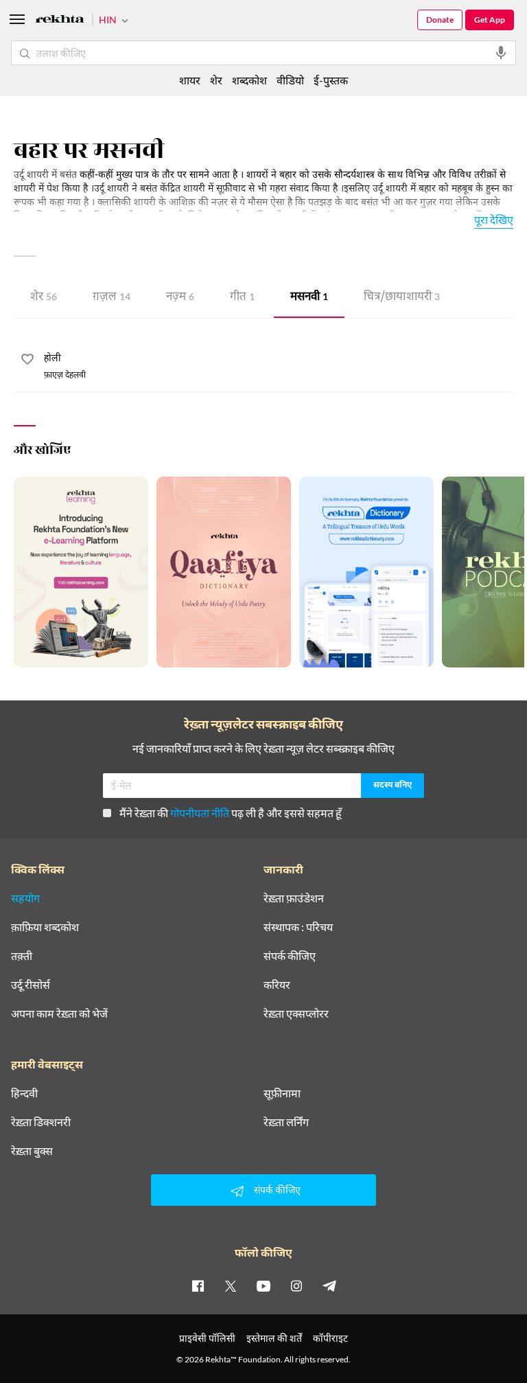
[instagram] (296, 1285)
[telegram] (329, 1285)
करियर (277, 984)
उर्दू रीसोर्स (30, 984)
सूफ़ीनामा (282, 1093)
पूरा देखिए (493, 219)
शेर (43, 298)
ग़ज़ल (111, 298)
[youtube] (263, 1285)
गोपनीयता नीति (199, 812)
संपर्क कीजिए (290, 955)
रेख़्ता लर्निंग (286, 1122)
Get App (489, 19)
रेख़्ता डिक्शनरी (41, 1122)
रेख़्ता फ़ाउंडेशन (294, 898)
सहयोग (25, 898)
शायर (189, 80)
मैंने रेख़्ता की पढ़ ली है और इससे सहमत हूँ (230, 812)
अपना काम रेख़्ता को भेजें (59, 1013)
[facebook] (198, 1285)
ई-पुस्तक (331, 80)
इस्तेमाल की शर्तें (274, 1338)
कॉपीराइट (330, 1338)
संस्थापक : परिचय (298, 927)
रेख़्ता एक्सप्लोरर (296, 1013)
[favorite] (27, 361)
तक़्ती (21, 955)
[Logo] (59, 21)
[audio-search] (501, 53)
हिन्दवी (24, 1093)
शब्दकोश (249, 80)
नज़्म (180, 298)
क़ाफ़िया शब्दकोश (45, 927)
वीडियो (290, 80)
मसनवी (309, 298)
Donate (440, 19)
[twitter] (231, 1285)
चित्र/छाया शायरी (402, 298)
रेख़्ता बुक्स (32, 1150)
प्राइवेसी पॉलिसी (207, 1338)
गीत (242, 298)
